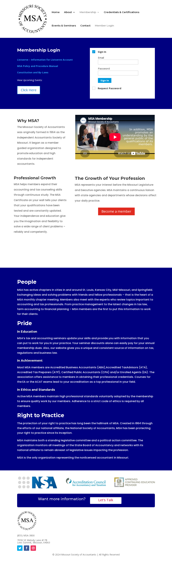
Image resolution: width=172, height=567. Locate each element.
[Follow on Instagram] (33, 548)
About (68, 12)
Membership (88, 12)
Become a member (116, 211)
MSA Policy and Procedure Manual (37, 66)
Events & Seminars (64, 25)
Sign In (104, 80)
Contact (85, 25)
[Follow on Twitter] (20, 548)
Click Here (28, 90)
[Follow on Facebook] (26, 548)
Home (56, 12)
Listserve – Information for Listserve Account (45, 59)
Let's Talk (105, 500)
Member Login (104, 25)
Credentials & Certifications (121, 12)
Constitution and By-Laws (32, 72)
